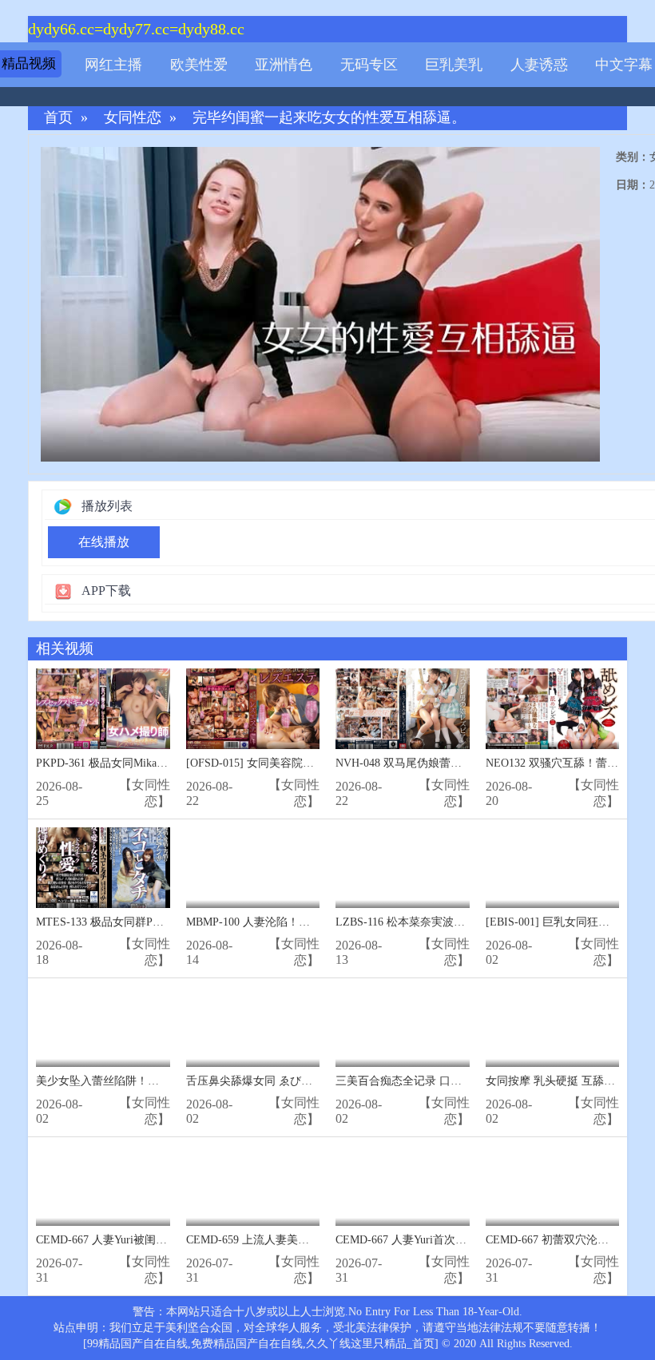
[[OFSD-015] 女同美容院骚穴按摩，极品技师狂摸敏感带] (253, 708)
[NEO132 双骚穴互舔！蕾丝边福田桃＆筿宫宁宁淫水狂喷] (553, 708)
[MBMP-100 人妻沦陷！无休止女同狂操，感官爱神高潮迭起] (253, 867)
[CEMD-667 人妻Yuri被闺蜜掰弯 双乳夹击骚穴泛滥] (103, 1185)
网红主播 (113, 65)
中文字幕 (624, 65)
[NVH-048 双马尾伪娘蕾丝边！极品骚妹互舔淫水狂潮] (402, 708)
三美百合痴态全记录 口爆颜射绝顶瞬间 (432, 1081)
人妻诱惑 (539, 65)
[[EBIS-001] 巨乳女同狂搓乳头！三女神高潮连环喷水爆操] (553, 867)
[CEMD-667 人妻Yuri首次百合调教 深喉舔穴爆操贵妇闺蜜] (402, 1185)
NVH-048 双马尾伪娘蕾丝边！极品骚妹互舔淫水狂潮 (465, 763)
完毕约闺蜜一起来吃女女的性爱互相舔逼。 (329, 117)
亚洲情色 (283, 65)
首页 (58, 117)
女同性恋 (132, 117)
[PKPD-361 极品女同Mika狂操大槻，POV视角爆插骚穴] (103, 708)
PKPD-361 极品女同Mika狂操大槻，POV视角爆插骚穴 (169, 763)
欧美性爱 (199, 65)
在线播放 (103, 542)
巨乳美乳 (453, 65)
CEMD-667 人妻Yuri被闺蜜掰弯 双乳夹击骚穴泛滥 (159, 1240)
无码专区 (369, 65)
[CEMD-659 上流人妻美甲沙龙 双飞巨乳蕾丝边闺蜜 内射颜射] (253, 1185)
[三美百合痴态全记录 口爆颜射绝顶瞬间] (402, 1026)
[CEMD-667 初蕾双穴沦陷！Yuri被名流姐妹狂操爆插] (553, 1185)
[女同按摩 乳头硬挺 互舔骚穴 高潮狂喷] (553, 1026)
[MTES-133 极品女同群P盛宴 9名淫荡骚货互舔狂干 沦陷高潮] (103, 867)
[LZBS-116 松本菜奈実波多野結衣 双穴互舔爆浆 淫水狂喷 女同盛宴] (402, 867)
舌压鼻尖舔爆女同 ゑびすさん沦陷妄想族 (288, 1081)
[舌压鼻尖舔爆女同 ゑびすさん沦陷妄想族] (253, 1026)
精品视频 (29, 63)
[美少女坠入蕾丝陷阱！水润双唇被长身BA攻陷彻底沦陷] (103, 1026)
